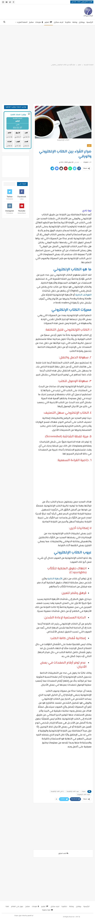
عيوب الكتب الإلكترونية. (72, 791)
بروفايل (82, 22)
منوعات (38, 22)
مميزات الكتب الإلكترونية (83, 795)
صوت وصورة (46, 910)
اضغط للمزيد (22, 22)
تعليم (47, 22)
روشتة (74, 22)
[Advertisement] (32, 11)
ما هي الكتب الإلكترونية (57, 791)
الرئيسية (89, 22)
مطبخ (31, 22)
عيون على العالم (17, 906)
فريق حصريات (18, 916)
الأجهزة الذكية (54, 579)
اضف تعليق (62, 853)
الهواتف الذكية (83, 295)
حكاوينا (68, 22)
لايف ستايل (58, 22)
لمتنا (7, 906)
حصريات (84, 791)
